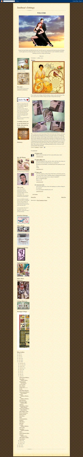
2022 (20, 353)
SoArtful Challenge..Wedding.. (24, 395)
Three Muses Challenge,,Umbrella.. (24, 429)
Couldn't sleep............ (23, 387)
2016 (20, 355)
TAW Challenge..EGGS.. (24, 437)
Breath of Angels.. (22, 414)
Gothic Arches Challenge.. (24, 377)
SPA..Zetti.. (21, 423)
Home (48, 197)
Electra (38, 153)
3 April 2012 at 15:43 (39, 169)
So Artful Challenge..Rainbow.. (24, 425)
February (21, 442)
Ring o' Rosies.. (22, 385)
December (22, 363)
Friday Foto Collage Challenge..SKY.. (23, 402)
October (21, 366)
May (21, 374)
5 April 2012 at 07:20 (39, 191)
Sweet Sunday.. (22, 438)
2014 (20, 358)
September (22, 368)
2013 (20, 360)
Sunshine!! (21, 420)
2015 (20, 357)
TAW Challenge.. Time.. (24, 411)
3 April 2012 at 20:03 (39, 181)
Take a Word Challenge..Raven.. (23, 379)
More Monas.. (22, 415)
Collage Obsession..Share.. (24, 433)
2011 (20, 445)
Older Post (63, 197)
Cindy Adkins (39, 159)
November (22, 364)
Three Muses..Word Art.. (24, 390)
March (21, 440)
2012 (20, 361)
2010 (20, 446)
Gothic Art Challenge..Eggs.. (23, 435)
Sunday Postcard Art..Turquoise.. (23, 382)
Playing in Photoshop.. (23, 412)
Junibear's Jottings (26, 7)
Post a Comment (35, 194)
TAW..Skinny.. (22, 421)
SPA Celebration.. (22, 400)
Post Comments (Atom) (42, 200)
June (21, 372)
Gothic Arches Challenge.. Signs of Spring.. (24, 392)
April (21, 375)
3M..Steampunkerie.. (23, 418)
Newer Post (33, 197)
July (20, 371)
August (21, 369)
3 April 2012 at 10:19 (39, 156)
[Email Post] (44, 147)
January (21, 443)
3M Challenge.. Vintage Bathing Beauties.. (23, 406)
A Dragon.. (21, 404)
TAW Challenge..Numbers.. (24, 398)
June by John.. (22, 427)
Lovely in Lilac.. (22, 384)
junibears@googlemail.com (22, 89)
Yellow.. (20, 431)
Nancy (37, 172)
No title (20, 388)
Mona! (20, 417)
